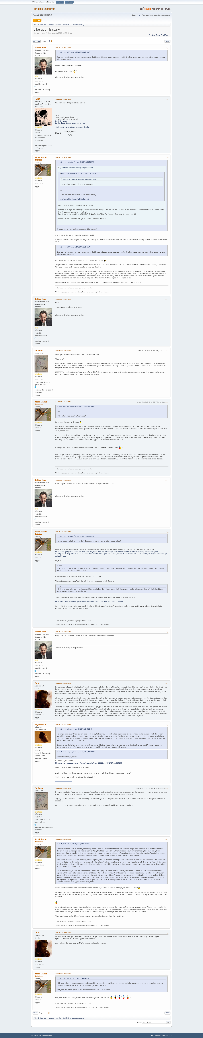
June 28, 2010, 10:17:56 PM (63, 351)
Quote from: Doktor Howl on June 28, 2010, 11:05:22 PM (76, 536)
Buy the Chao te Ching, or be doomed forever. (70, 123)
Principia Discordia (43, 8)
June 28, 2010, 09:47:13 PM (63, 299)
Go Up (35, 1013)
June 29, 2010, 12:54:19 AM (63, 631)
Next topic (165, 35)
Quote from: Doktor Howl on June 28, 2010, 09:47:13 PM (76, 407)
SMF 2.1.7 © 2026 (36, 1035)
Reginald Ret (41, 724)
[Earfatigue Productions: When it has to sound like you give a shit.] (35, 143)
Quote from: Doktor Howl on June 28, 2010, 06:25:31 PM (76, 162)
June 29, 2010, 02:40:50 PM (63, 839)
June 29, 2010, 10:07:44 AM (63, 724)
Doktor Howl (40, 47)
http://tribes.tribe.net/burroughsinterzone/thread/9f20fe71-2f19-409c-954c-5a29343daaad (89, 602)
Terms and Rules (160, 1035)
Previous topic (154, 35)
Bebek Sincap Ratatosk (41, 158)
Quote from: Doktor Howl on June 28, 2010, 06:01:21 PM (79, 174)
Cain (37, 683)
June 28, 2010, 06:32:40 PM (63, 99)
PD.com (139, 15)
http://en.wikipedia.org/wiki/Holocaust (74, 199)
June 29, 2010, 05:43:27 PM (63, 974)
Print (167, 41)
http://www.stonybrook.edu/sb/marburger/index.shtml (72, 127)
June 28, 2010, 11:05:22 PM (63, 480)
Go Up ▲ (169, 1035)
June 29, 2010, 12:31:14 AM (63, 531)
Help (152, 1035)
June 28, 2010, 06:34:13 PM (63, 157)
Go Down (36, 41)
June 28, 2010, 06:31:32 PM (63, 47)
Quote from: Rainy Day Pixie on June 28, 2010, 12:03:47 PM (77, 752)
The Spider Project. (61, 121)
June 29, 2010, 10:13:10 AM (63, 788)
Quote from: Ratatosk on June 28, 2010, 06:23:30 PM (76, 168)
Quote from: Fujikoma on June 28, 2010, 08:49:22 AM (79, 179)
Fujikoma (39, 350)
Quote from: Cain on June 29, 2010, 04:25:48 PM (74, 978)
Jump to (139, 1022)
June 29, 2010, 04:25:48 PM (63, 932)
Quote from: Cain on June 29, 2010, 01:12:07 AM (74, 844)
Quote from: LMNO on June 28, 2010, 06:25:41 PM (74, 52)
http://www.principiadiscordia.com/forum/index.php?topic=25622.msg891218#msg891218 (88, 763)
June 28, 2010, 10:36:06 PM (63, 402)
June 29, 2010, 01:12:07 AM (63, 683)
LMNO (37, 99)
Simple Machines (47, 1035)
